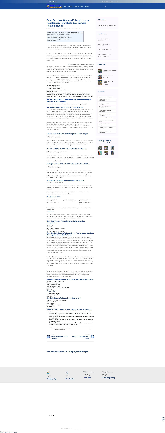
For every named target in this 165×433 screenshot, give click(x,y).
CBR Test (82, 399)
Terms (111, 1)
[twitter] (91, 328)
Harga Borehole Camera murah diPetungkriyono (105, 107)
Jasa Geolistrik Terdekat (109, 70)
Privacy (116, 1)
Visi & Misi (76, 6)
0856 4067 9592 (107, 26)
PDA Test (82, 406)
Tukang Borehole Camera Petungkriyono (104, 104)
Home (61, 6)
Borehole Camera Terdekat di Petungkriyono (105, 111)
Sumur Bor (83, 417)
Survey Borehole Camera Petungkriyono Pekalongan (59, 34)
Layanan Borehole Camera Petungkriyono (104, 124)
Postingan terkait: (51, 40)
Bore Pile (82, 396)
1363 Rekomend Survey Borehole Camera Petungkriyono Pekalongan (53, 201)
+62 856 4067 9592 (52, 1)
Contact (87, 6)
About (65, 6)
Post (82, 6)
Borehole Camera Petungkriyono (105, 96)
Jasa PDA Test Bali (108, 76)
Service (70, 6)
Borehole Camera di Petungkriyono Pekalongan (58, 39)
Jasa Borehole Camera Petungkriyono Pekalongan (58, 36)
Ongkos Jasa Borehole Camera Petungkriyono (105, 115)
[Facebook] (89, 328)
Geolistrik (82, 404)
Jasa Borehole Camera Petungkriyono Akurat (106, 121)
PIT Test (82, 401)
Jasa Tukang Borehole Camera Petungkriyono (105, 132)
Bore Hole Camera (84, 393)
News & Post (105, 1)
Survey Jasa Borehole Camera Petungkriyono (105, 100)
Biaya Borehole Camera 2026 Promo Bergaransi (106, 128)
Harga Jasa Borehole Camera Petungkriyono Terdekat (59, 37)
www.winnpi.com (78, 430)
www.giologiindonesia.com (66, 428)
